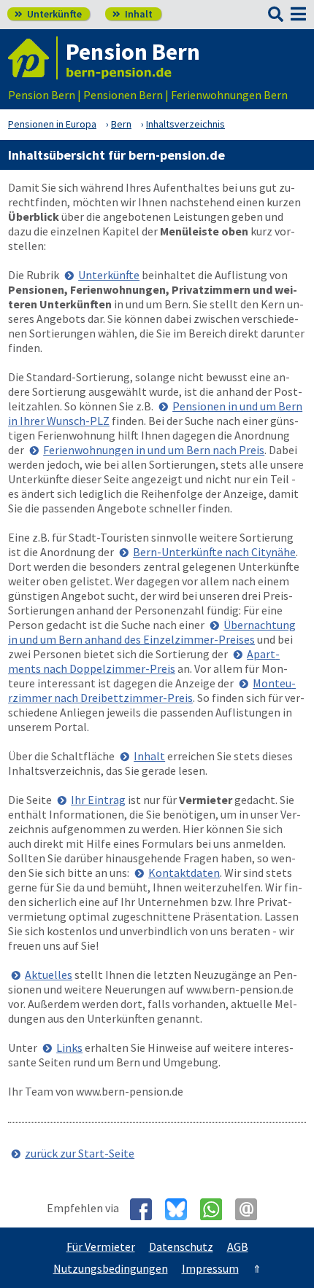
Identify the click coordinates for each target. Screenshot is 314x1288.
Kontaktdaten (184, 872)
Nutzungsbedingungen (110, 1268)
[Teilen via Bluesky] (181, 1209)
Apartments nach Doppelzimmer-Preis (144, 661)
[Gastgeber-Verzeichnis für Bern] (33, 57)
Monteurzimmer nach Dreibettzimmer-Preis (152, 690)
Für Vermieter (100, 1246)
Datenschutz (181, 1246)
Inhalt (132, 13)
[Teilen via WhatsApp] (216, 1209)
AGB (237, 1246)
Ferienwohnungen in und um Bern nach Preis (153, 449)
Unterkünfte (48, 13)
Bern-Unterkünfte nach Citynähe (214, 552)
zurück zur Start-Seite (79, 1153)
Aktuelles (48, 974)
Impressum (210, 1268)
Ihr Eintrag (98, 799)
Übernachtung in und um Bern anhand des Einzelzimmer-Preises (152, 632)
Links (69, 1047)
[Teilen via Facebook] (146, 1209)
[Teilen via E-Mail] (251, 1209)
